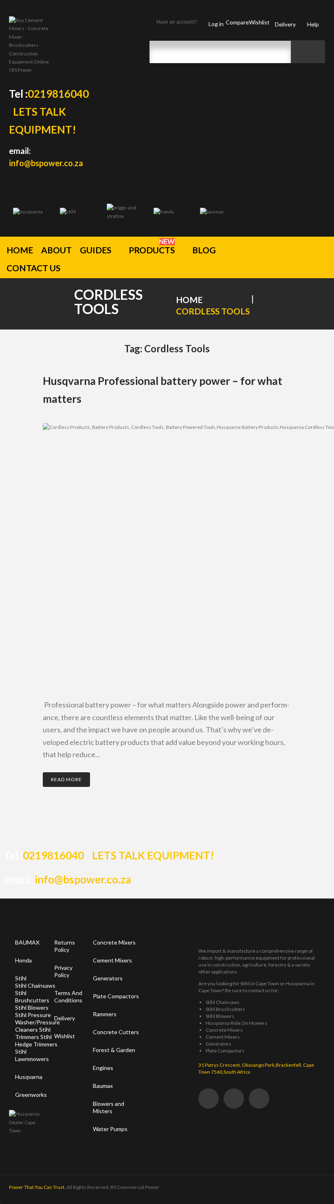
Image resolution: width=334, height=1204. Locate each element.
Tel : (49, 93)
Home (189, 299)
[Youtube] (259, 1098)
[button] (100, 248)
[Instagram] (234, 1098)
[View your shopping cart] (315, 259)
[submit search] (308, 51)
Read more (66, 779)
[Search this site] (220, 52)
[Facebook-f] (208, 1098)
